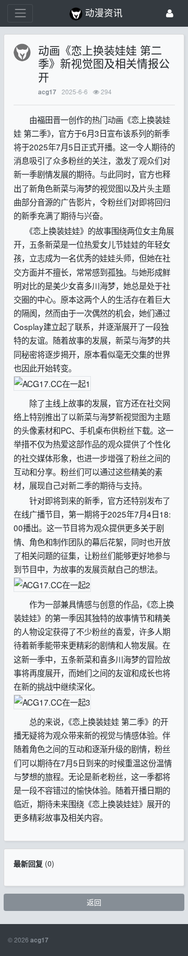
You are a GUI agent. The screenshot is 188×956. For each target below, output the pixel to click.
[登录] (169, 13)
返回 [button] (94, 902)
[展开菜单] (20, 13)
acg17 (47, 91)
